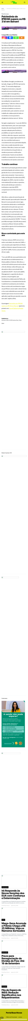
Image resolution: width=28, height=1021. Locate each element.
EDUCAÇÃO (4, 952)
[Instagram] (4, 37)
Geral (3, 919)
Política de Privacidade (11, 1017)
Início (3, 8)
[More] (21, 37)
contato (20, 1017)
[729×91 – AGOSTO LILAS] (14, 28)
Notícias (5, 14)
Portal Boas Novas (6, 905)
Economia (4, 986)
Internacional (5, 887)
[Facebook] (10, 37)
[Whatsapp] (16, 37)
